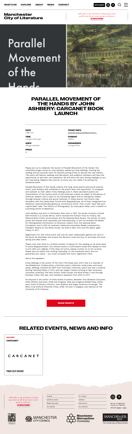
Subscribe (97, 18)
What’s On (10, 4)
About (39, 4)
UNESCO (82, 400)
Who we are (83, 403)
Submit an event (52, 400)
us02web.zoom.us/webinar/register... (82, 132)
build (124, 408)
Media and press (52, 403)
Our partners (83, 407)
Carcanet (12, 340)
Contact (63, 4)
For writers (82, 396)
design (119, 408)
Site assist (99, 5)
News (50, 4)
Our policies (51, 407)
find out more (15, 371)
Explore (26, 4)
